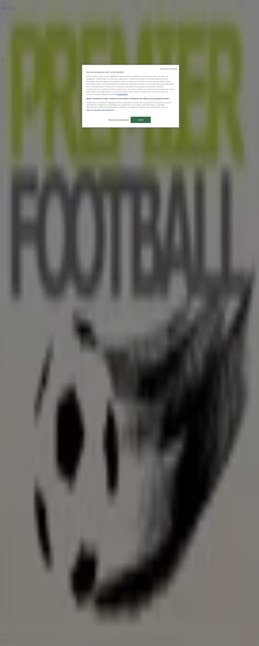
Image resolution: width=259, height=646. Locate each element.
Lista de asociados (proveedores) (100, 110)
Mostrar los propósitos (119, 119)
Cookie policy (122, 94)
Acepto (141, 120)
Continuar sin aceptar (168, 68)
